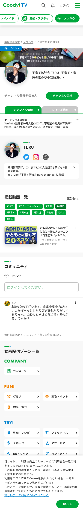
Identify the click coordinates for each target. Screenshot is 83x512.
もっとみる (77, 119)
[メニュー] (76, 228)
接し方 (38, 212)
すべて (10, 206)
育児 (10, 218)
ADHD (61, 206)
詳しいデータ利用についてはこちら (26, 495)
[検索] (43, 5)
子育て (11, 212)
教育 (50, 212)
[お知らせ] (52, 5)
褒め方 (24, 212)
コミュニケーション (30, 206)
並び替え (73, 198)
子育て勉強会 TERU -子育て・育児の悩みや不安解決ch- (55, 240)
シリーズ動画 (60, 110)
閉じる (67, 504)
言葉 (49, 206)
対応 (61, 212)
